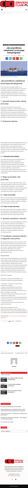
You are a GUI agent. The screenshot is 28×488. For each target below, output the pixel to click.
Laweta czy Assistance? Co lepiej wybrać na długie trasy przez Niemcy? (13, 414)
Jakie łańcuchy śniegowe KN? (7, 353)
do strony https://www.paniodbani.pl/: (18, 316)
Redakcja (8, 55)
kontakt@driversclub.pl (14, 475)
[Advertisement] (14, 29)
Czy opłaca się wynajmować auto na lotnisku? (11, 406)
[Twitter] (15, 479)
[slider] (4, 321)
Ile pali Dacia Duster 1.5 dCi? (21, 353)
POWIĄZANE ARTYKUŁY (6, 373)
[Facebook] (12, 479)
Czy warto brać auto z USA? (7, 422)
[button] (26, 9)
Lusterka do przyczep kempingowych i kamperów (17, 44)
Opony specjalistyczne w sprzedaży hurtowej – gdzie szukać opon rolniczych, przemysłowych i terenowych (13, 410)
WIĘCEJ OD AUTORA (5, 374)
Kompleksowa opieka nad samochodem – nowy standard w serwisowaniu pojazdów (14, 418)
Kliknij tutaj (3, 317)
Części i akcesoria (5, 44)
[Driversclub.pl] (14, 4)
